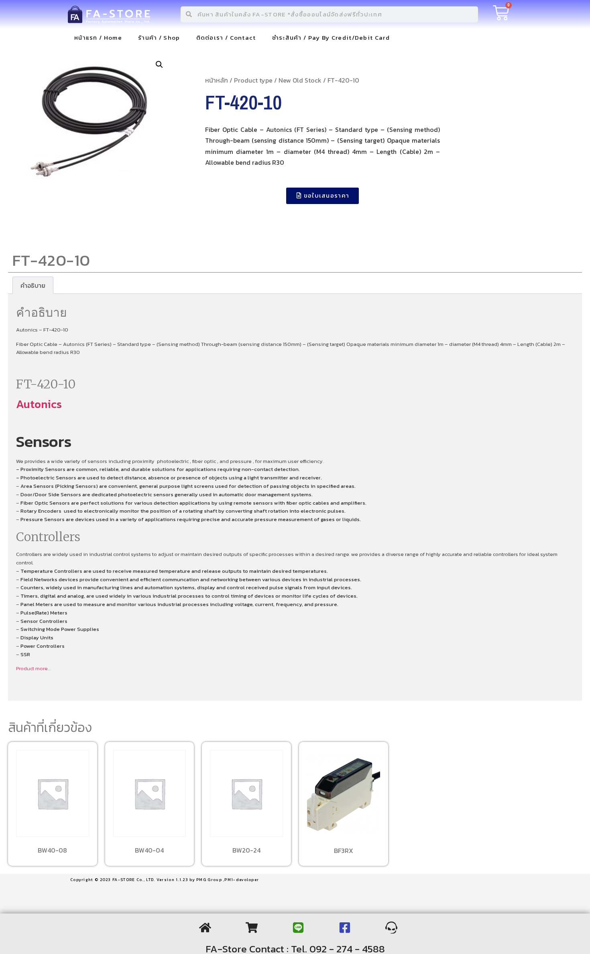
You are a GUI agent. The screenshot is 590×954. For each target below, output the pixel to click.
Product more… (33, 668)
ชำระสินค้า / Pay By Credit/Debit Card (331, 37)
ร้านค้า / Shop (159, 37)
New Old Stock (300, 80)
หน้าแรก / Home (98, 37)
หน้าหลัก (216, 80)
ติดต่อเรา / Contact (226, 37)
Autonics (39, 404)
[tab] (32, 285)
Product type (253, 80)
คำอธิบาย (32, 285)
